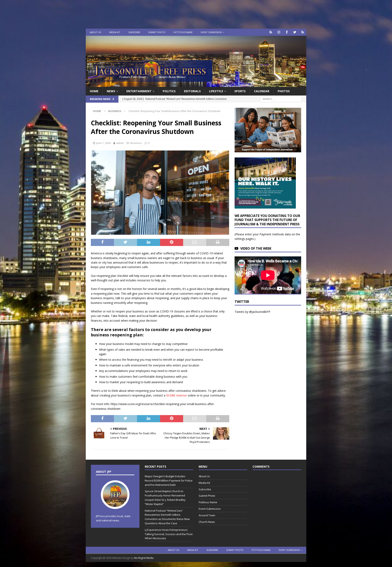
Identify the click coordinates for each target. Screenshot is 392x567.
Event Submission (211, 32)
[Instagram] (278, 32)
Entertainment (138, 91)
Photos (284, 91)
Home (94, 91)
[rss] (302, 32)
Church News (207, 522)
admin (120, 143)
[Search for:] (280, 99)
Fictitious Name (183, 32)
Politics (169, 91)
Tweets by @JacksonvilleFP (252, 312)
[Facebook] (286, 32)
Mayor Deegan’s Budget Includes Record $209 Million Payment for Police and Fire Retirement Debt (169, 480)
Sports (240, 91)
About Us (95, 32)
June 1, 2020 (103, 143)
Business (136, 143)
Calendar (261, 91)
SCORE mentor (176, 395)
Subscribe (134, 32)
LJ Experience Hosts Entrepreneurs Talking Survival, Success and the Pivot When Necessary (169, 534)
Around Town (207, 515)
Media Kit (114, 32)
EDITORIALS (192, 91)
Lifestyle (216, 91)
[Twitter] (294, 32)
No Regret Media (144, 558)
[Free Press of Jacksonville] (196, 84)
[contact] (270, 32)
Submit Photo (156, 32)
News (111, 91)
